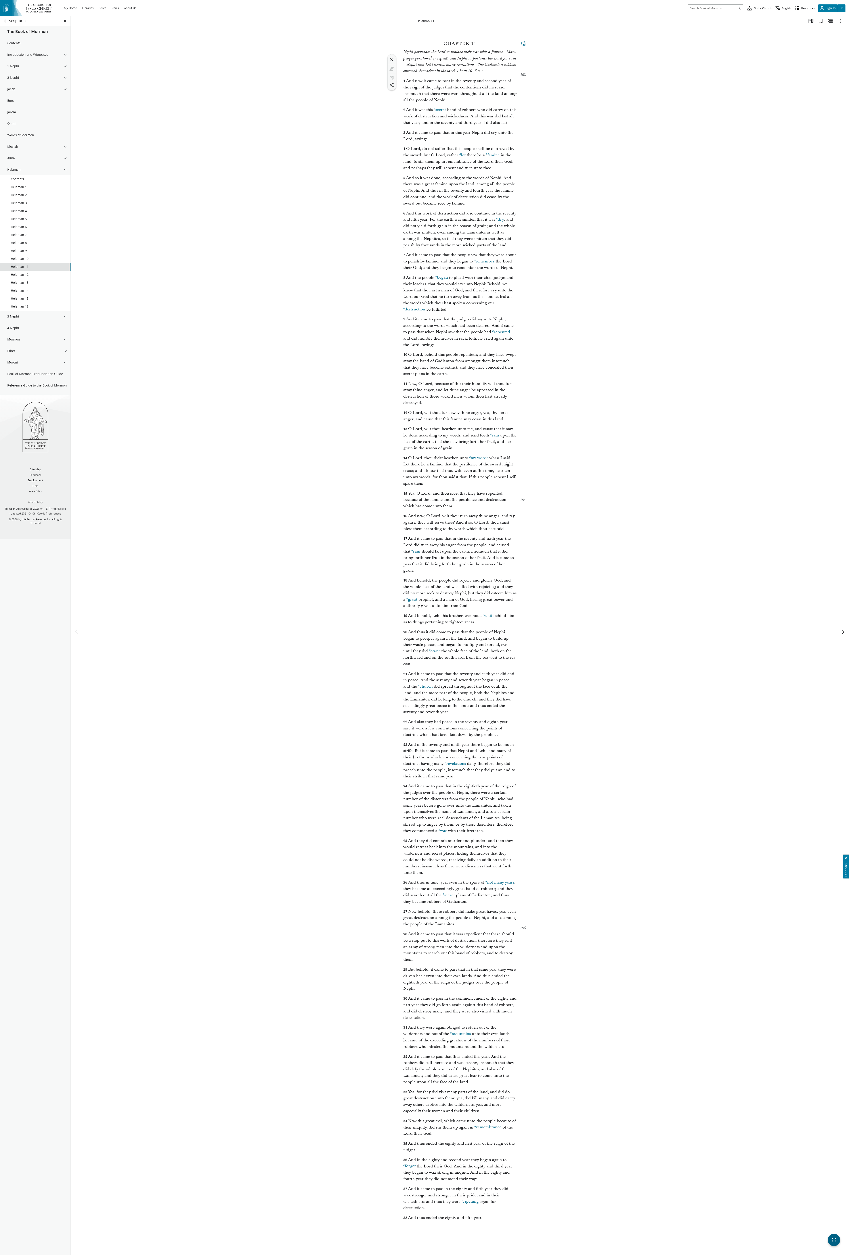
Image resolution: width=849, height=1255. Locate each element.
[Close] (391, 59)
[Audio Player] (834, 1240)
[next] (842, 632)
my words (479, 458)
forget (410, 1166)
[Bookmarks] (820, 21)
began (442, 277)
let (463, 155)
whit (488, 615)
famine (493, 155)
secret (440, 110)
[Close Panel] (65, 21)
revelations (456, 763)
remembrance (488, 1127)
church (426, 686)
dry (501, 219)
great (412, 599)
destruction (415, 309)
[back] (5, 21)
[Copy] (391, 77)
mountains (461, 1034)
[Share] (391, 84)
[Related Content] (830, 21)
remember (485, 261)
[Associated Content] (523, 43)
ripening (471, 1201)
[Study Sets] (811, 21)
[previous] (77, 632)
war (443, 831)
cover (435, 651)
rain (495, 435)
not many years (500, 882)
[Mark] (391, 68)
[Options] (840, 21)
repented (502, 332)
